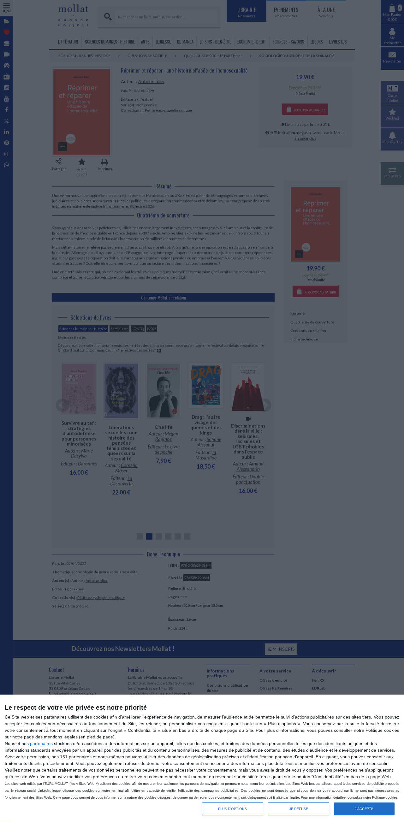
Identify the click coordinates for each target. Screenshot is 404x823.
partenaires (41, 743)
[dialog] (202, 759)
